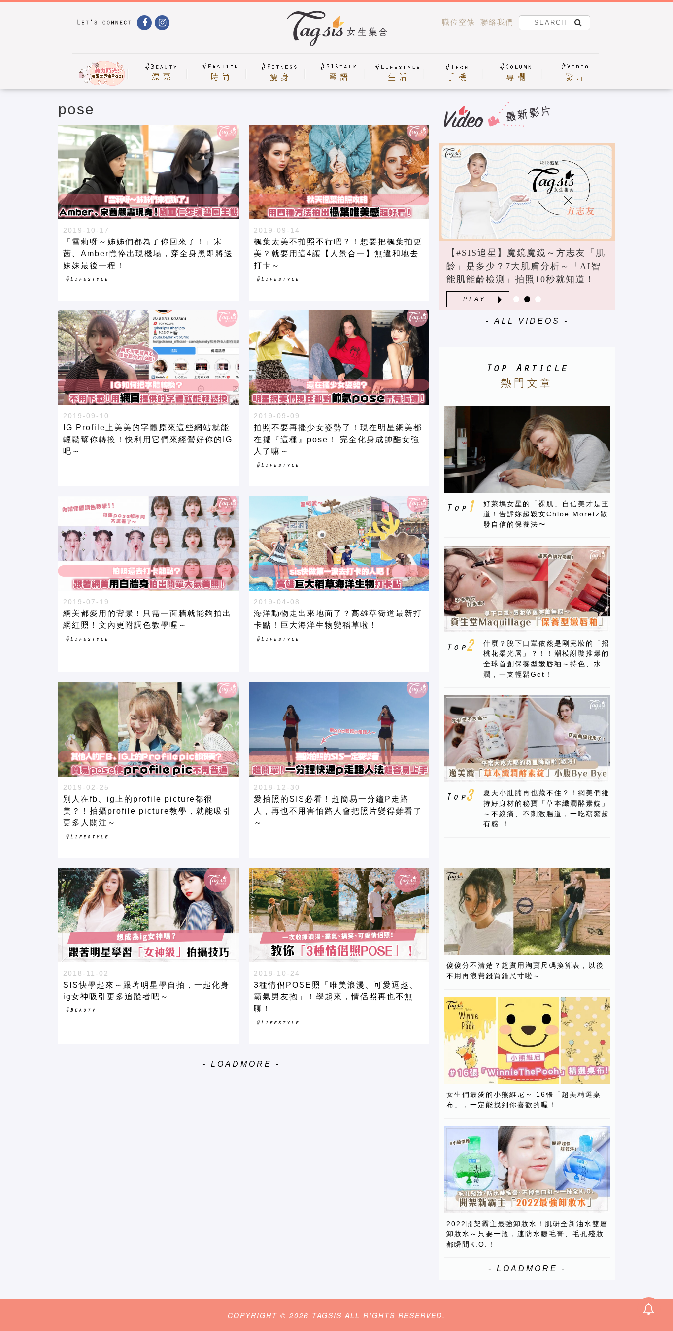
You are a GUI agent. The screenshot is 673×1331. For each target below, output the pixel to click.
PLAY (474, 299)
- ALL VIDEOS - (527, 321)
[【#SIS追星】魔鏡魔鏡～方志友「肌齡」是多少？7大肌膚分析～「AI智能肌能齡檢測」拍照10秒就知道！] (527, 192)
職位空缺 (458, 22)
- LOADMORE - (241, 1064)
